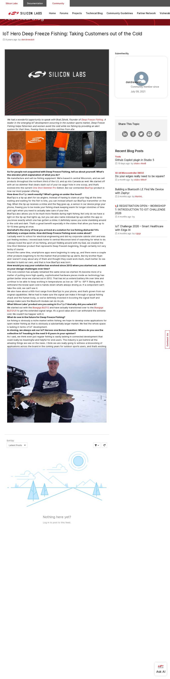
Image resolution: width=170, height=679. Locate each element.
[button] (167, 339)
